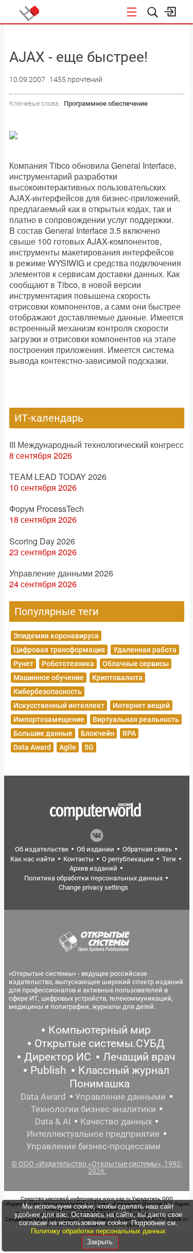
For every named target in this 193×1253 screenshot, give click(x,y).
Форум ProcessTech (46, 509)
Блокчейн (97, 733)
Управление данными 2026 (61, 573)
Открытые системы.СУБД (99, 1043)
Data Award (32, 747)
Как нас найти (32, 859)
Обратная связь (147, 849)
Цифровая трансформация (59, 650)
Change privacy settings (93, 887)
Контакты (78, 859)
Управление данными (120, 1096)
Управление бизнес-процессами (93, 1146)
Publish (48, 1070)
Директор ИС (57, 1057)
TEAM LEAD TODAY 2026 (58, 477)
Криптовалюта (117, 677)
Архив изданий (93, 868)
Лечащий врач (139, 1057)
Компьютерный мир (99, 1030)
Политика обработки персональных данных (93, 878)
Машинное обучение (48, 677)
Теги (169, 859)
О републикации (128, 859)
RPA (129, 733)
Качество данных (116, 1121)
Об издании (95, 849)
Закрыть (100, 1242)
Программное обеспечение (106, 103)
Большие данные (43, 733)
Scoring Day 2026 (42, 541)
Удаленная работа (145, 650)
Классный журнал (123, 1070)
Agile (67, 747)
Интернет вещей (141, 705)
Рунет (23, 664)
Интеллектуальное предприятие (93, 1134)
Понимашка (99, 1084)
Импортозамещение (48, 719)
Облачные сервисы (135, 664)
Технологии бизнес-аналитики (93, 1109)
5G (89, 747)
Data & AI (53, 1121)
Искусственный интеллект (58, 705)
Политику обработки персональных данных (98, 1231)
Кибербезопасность (47, 691)
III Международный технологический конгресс (96, 445)
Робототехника (68, 664)
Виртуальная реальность (136, 719)
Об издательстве (41, 849)
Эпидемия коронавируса (56, 636)
